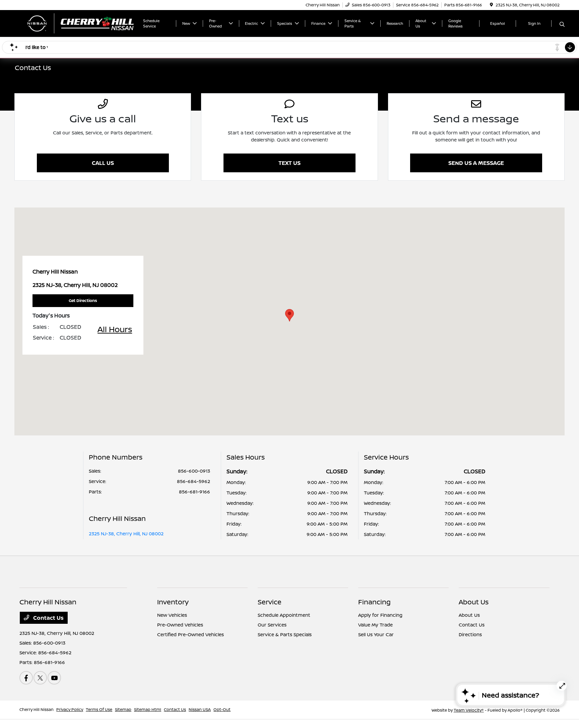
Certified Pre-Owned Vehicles (190, 634)
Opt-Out (222, 709)
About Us (474, 601)
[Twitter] (40, 677)
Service (269, 601)
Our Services (272, 624)
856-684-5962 (193, 481)
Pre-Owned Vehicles (180, 624)
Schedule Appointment (284, 615)
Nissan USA (200, 709)
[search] (562, 24)
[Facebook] (26, 677)
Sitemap (123, 709)
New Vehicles (172, 615)
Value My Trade (375, 624)
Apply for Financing (380, 615)
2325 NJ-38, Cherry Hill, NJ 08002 (126, 533)
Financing (374, 601)
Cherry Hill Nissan (36, 709)
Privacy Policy (69, 709)
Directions (470, 634)
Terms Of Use (99, 709)
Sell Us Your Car (376, 634)
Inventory (173, 601)
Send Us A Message (476, 163)
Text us (289, 163)
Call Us (103, 163)
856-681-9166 (194, 491)
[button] (289, 315)
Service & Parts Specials (285, 634)
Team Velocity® (469, 710)
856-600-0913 (194, 471)
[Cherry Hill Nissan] (77, 22)
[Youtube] (54, 677)
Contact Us (48, 617)
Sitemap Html (147, 709)
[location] (491, 5)
